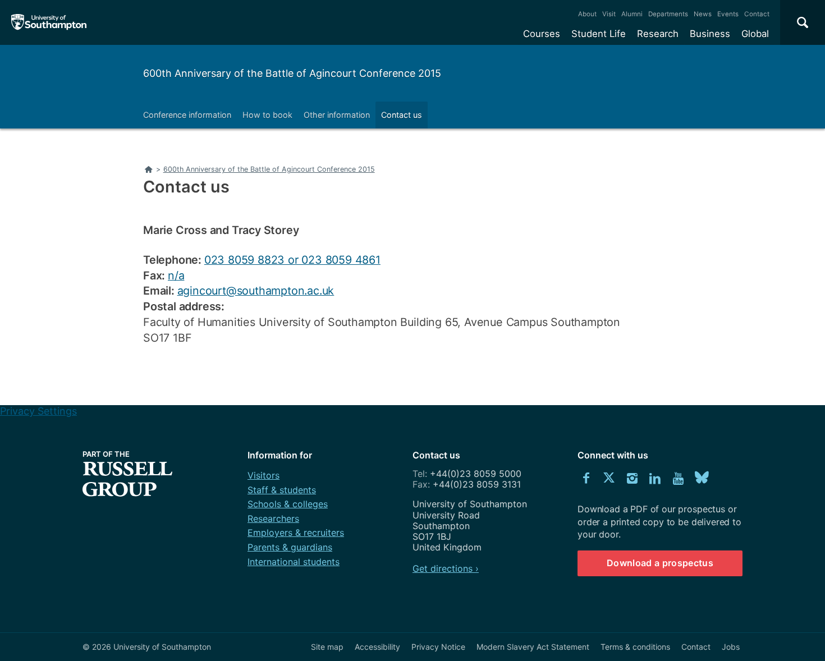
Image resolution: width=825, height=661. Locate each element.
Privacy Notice (438, 646)
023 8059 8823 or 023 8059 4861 (292, 260)
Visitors (263, 475)
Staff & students (281, 489)
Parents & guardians (289, 547)
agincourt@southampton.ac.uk (255, 290)
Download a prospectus (660, 562)
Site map (327, 646)
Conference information (187, 115)
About (587, 14)
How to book (267, 115)
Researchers (273, 518)
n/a (176, 275)
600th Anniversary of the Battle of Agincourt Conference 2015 (292, 73)
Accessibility (377, 646)
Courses (541, 33)
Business (710, 33)
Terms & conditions (635, 646)
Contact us (401, 115)
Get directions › (445, 568)
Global (755, 33)
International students (293, 561)
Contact (756, 14)
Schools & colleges (287, 503)
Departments (668, 14)
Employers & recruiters (295, 532)
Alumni (632, 14)
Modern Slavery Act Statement (532, 646)
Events (728, 14)
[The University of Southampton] (49, 22)
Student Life (598, 33)
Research (658, 33)
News (703, 14)
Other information (337, 115)
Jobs (731, 646)
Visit (609, 14)
